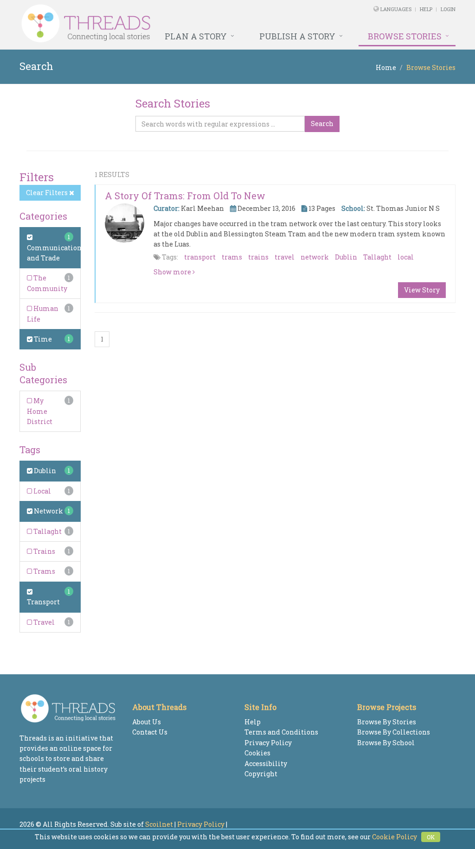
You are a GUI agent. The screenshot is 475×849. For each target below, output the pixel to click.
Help (426, 9)
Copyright (260, 773)
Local (41, 491)
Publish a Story (297, 36)
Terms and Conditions (281, 732)
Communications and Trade (56, 252)
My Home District (39, 411)
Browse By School (386, 742)
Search (322, 123)
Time (42, 339)
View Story (422, 289)
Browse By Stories (386, 721)
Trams (43, 571)
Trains (43, 551)
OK (431, 837)
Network (47, 511)
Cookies (257, 752)
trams (232, 257)
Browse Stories (405, 36)
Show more (173, 271)
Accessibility (265, 763)
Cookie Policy (394, 836)
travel (285, 257)
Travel (43, 622)
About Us (146, 721)
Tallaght (47, 531)
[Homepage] (154, 23)
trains (258, 257)
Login (448, 9)
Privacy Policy (268, 742)
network (315, 257)
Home (386, 67)
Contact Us (149, 732)
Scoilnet (159, 824)
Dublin (44, 470)
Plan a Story (196, 36)
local (406, 257)
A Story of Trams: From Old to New (185, 196)
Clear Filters (47, 192)
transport (200, 257)
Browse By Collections (393, 732)
